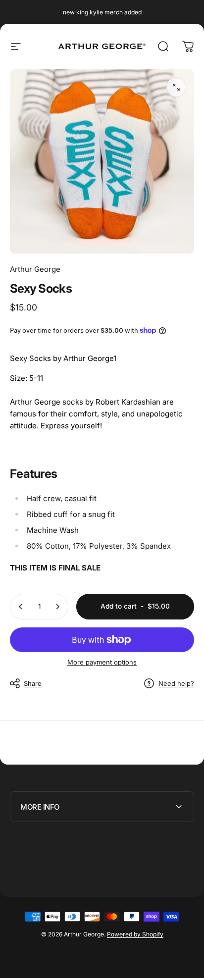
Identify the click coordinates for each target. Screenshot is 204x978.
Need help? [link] (176, 683)
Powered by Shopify (135, 934)
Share (33, 683)
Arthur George (35, 269)
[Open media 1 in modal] (176, 87)
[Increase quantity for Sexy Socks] (57, 606)
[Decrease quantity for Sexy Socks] (20, 606)
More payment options (102, 662)
